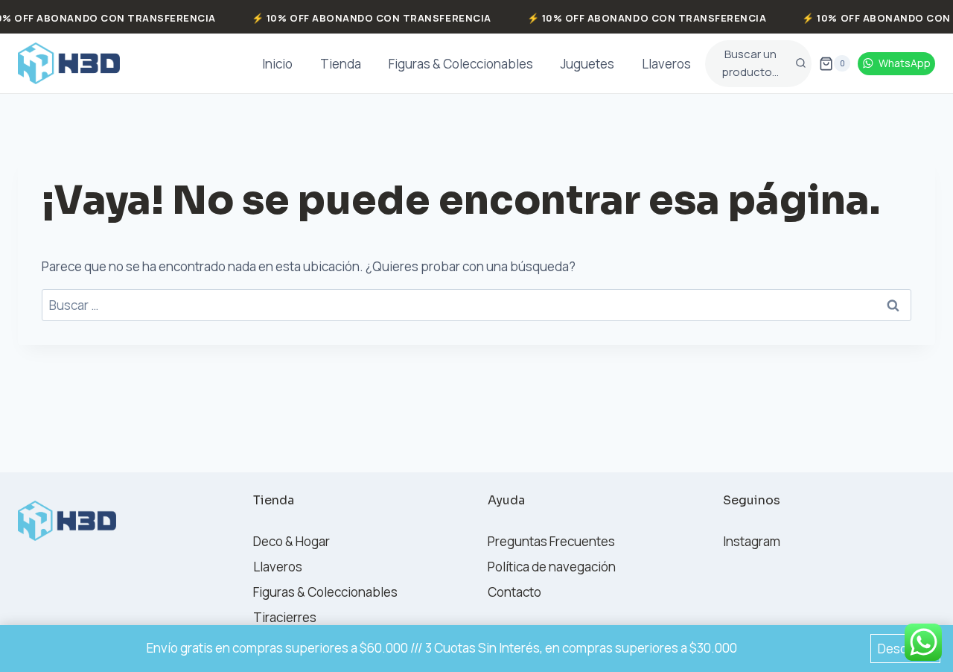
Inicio (277, 63)
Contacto (514, 591)
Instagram (751, 541)
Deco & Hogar (291, 541)
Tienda (340, 63)
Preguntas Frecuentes (551, 541)
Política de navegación (552, 566)
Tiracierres (284, 617)
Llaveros (666, 63)
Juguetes (587, 63)
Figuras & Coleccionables (461, 63)
